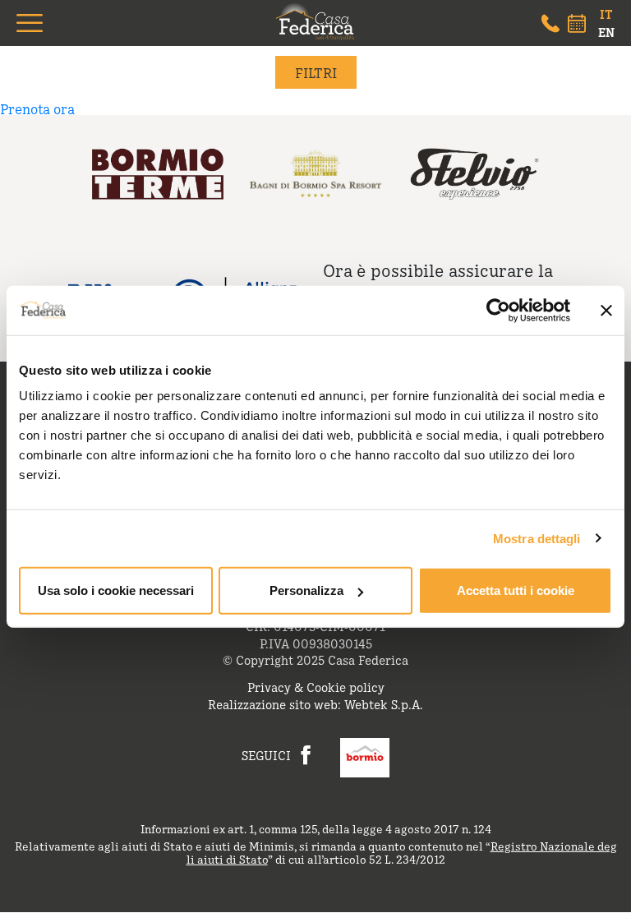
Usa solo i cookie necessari (116, 590)
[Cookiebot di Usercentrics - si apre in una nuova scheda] (498, 309)
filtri (316, 72)
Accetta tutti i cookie (515, 590)
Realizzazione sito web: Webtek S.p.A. (315, 703)
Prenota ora (37, 108)
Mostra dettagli (537, 538)
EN (606, 32)
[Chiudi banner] (606, 310)
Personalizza (306, 590)
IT (606, 14)
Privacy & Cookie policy (316, 686)
